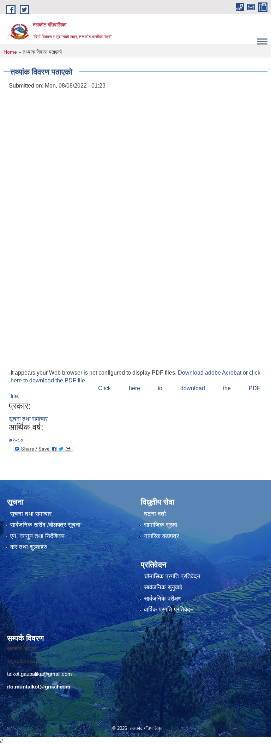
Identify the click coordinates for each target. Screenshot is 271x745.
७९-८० (16, 440)
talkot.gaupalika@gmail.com (39, 674)
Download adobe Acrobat (210, 373)
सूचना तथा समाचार (28, 419)
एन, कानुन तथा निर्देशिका (37, 536)
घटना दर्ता (155, 514)
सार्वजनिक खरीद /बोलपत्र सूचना (45, 525)
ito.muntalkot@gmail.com (38, 687)
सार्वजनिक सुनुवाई (163, 587)
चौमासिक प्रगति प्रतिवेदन (172, 576)
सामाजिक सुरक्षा (160, 525)
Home (10, 52)
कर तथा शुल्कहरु (28, 547)
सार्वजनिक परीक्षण (162, 598)
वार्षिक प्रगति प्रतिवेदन (169, 609)
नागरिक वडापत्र (161, 536)
